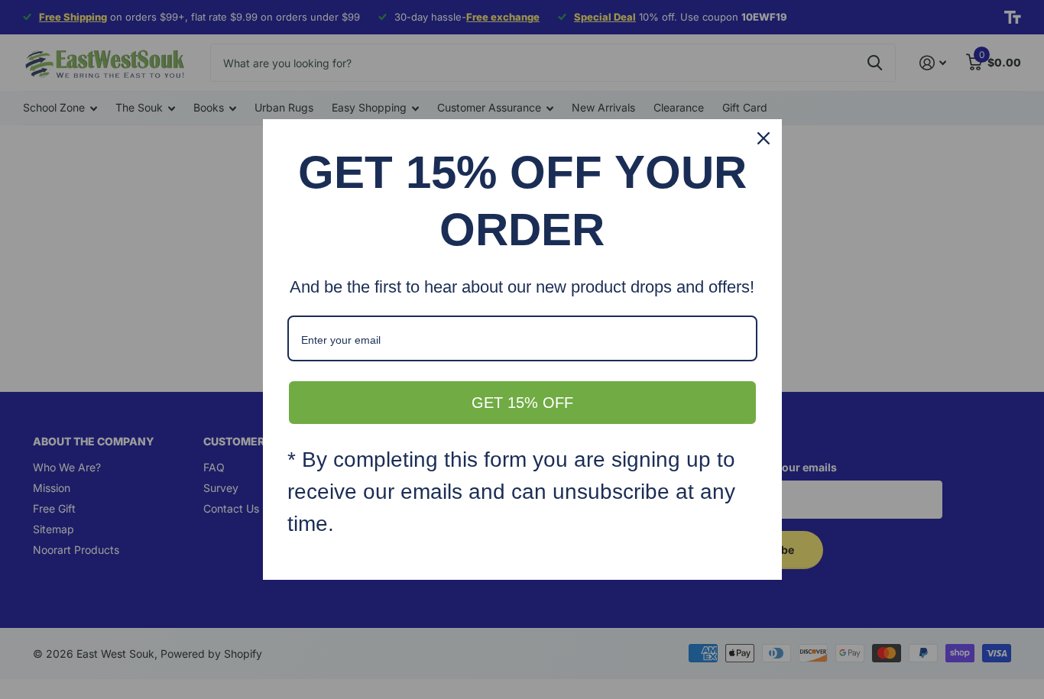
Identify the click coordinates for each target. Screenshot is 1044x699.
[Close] (763, 138)
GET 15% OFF (522, 402)
